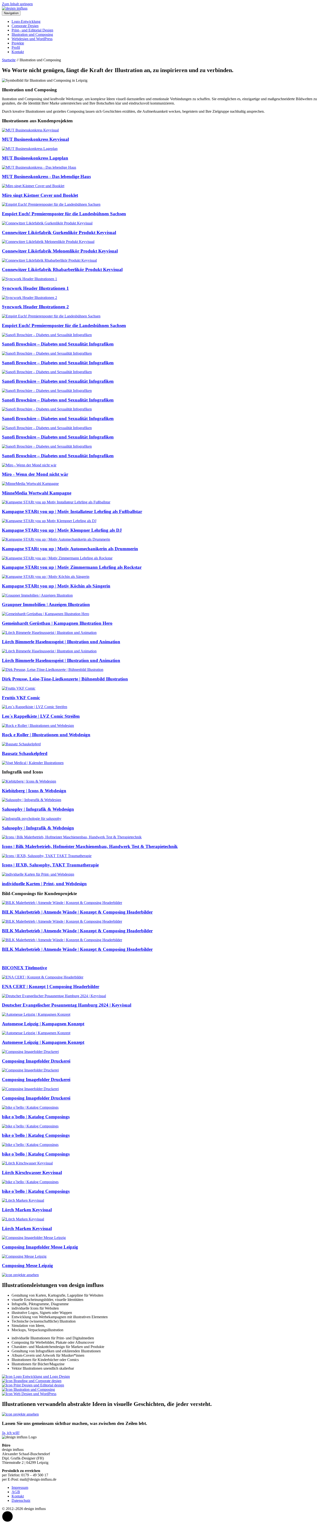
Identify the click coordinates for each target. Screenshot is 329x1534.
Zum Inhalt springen (17, 4)
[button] (7, 1516)
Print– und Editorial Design (32, 30)
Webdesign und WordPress (32, 39)
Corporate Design (25, 26)
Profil (16, 47)
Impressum (20, 1487)
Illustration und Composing (32, 34)
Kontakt (18, 52)
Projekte (18, 43)
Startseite (9, 60)
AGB (16, 1492)
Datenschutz (21, 1500)
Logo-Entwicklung (26, 21)
